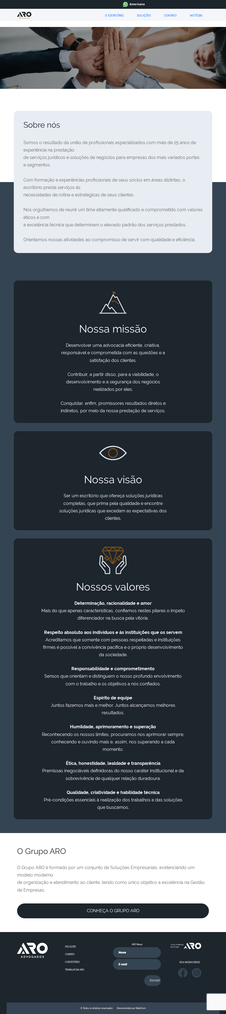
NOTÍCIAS (196, 15)
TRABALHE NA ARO (74, 969)
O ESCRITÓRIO (114, 15)
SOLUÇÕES (144, 15)
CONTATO (170, 15)
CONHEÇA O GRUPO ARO (113, 910)
